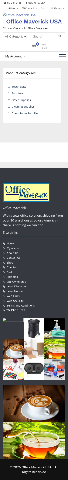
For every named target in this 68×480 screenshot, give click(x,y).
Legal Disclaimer (17, 286)
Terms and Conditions (21, 305)
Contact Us (31, 8)
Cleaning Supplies (23, 106)
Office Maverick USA (34, 21)
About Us (58, 8)
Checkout (13, 267)
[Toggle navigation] (62, 56)
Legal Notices (15, 291)
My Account (14, 56)
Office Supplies (21, 100)
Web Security (15, 301)
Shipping (12, 277)
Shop (44, 8)
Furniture (18, 93)
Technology (19, 86)
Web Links (13, 296)
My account (14, 248)
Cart (9, 272)
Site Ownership (16, 281)
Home (14, 8)
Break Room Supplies (25, 113)
